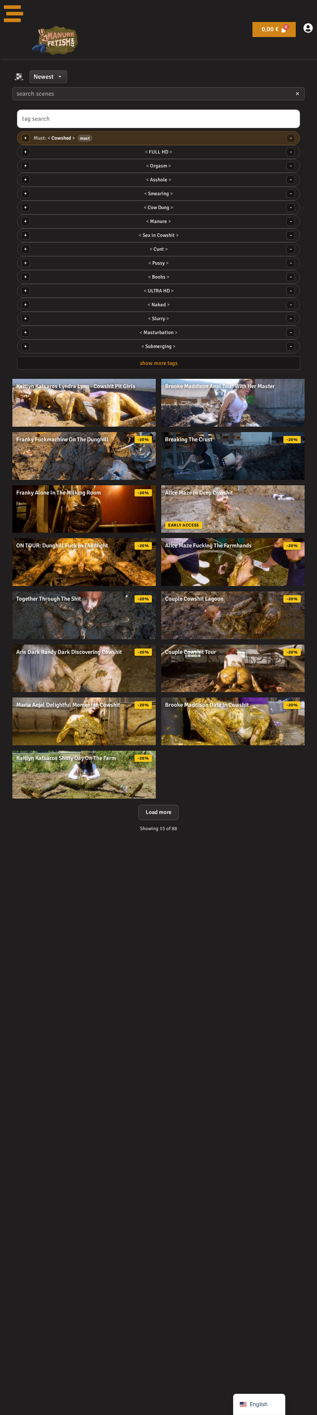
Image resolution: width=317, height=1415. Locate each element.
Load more (158, 812)
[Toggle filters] (19, 76)
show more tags (158, 363)
